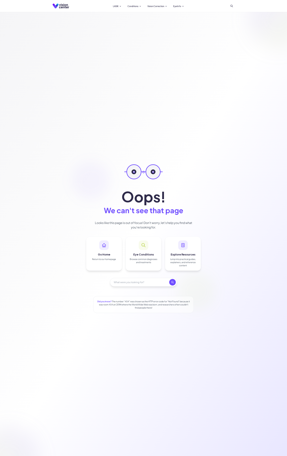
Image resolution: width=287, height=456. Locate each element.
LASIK (116, 6)
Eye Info (177, 6)
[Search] (231, 6)
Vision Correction (155, 6)
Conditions (133, 6)
